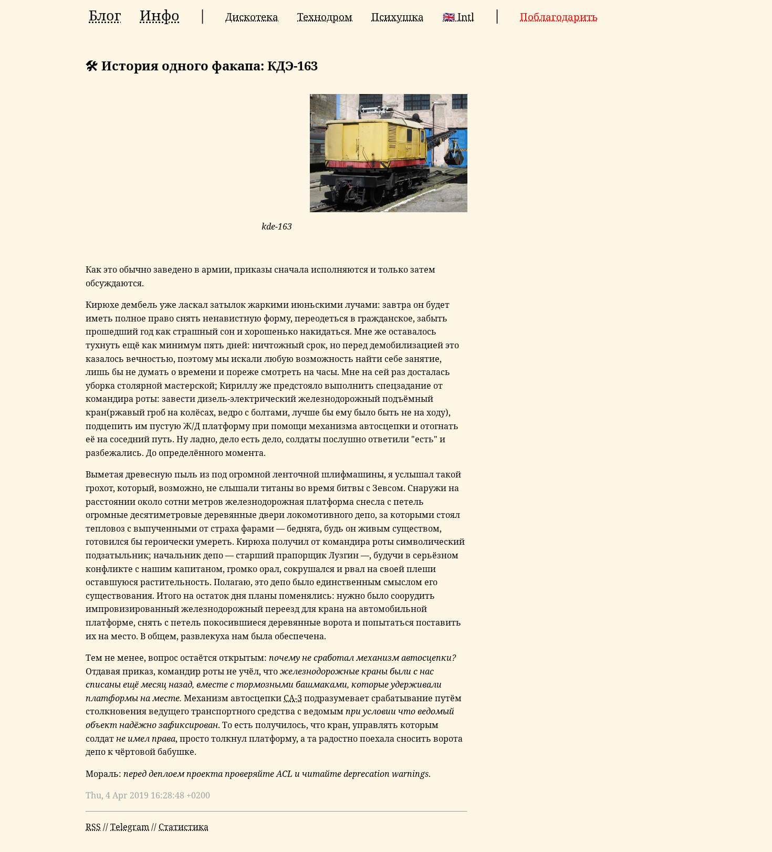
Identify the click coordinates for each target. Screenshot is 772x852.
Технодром (324, 16)
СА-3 (293, 698)
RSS (93, 827)
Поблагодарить (559, 16)
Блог (105, 15)
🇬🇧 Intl (458, 16)
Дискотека (251, 16)
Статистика (183, 827)
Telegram (129, 827)
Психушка (397, 16)
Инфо (160, 15)
